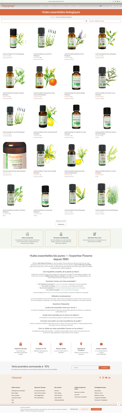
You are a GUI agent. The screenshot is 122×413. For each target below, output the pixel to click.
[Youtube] (117, 1)
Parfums (57, 390)
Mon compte (15, 393)
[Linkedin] (119, 1)
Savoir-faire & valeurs (40, 393)
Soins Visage (58, 393)
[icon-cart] (119, 5)
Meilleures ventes (99, 395)
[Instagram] (115, 1)
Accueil (52, 17)
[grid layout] (86, 21)
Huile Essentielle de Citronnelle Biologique (106, 210)
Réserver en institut (80, 392)
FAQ (13, 400)
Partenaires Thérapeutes (101, 400)
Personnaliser (74, 409)
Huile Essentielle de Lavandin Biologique (13, 132)
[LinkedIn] (109, 378)
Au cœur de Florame (39, 390)
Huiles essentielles (59, 400)
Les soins (77, 394)
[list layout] (85, 21)
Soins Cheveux (58, 395)
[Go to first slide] (109, 1)
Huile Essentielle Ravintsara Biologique (105, 54)
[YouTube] (106, 378)
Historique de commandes (18, 390)
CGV (13, 402)
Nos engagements (39, 395)
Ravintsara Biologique (79, 288)
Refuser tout (85, 409)
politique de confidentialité (38, 410)
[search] (109, 5)
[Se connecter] (115, 6)
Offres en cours (99, 393)
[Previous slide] (2, 1)
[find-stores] (112, 5)
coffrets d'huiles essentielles (54, 292)
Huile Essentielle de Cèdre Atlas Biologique (14, 171)
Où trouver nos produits (81, 397)
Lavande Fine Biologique (62, 284)
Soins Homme (58, 397)
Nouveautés (98, 390)
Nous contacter (15, 395)
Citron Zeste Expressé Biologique (70, 290)
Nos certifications (39, 397)
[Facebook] (113, 1)
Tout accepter (96, 409)
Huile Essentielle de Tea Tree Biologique (13, 54)
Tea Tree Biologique (62, 286)
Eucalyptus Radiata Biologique (63, 288)
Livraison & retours (16, 397)
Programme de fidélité (100, 397)
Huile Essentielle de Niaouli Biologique (75, 210)
